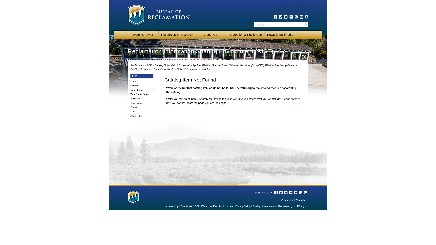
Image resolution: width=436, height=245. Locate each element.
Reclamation (137, 65)
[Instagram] (301, 17)
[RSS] (306, 17)
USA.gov (302, 206)
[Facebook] (275, 17)
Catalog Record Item (199, 69)
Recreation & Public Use (245, 34)
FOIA (204, 206)
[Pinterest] (296, 17)
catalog (176, 92)
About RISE (136, 116)
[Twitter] (280, 17)
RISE (149, 65)
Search (305, 24)
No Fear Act (215, 206)
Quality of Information (264, 206)
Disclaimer (186, 206)
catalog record (269, 88)
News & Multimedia (280, 34)
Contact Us (136, 107)
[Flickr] (291, 17)
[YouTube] (285, 17)
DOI (197, 206)
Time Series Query (139, 94)
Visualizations (137, 103)
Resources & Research (177, 34)
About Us (210, 34)
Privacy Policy (242, 206)
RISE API (135, 98)
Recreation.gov (286, 206)
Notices (229, 206)
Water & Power (143, 34)
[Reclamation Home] (159, 16)
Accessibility (171, 206)
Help (132, 111)
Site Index (301, 200)
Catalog (158, 65)
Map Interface (137, 90)
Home (133, 81)
